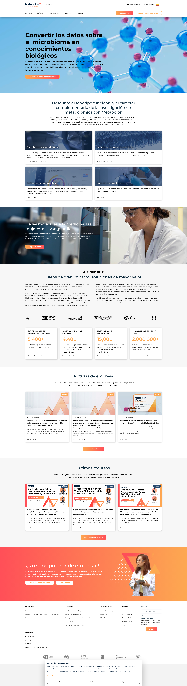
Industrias (104, 614)
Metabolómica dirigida (73, 614)
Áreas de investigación (108, 611)
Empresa (80, 13)
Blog (123, 625)
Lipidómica (69, 621)
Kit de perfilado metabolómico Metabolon (80, 618)
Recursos (125, 611)
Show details (52, 676)
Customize (93, 682)
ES (161, 5)
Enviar (151, 629)
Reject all (125, 682)
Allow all (62, 682)
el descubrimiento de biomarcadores (51, 303)
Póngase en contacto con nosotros (37, 647)
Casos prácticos (127, 618)
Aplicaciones (54, 13)
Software (40, 13)
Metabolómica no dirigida (74, 611)
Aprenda (68, 13)
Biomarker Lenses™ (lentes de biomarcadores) (42, 614)
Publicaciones (127, 614)
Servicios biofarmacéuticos (74, 625)
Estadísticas (29, 618)
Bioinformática (30, 611)
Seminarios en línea (129, 621)
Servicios (28, 13)
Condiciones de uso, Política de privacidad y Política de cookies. (151, 622)
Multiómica (104, 618)
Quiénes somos (30, 636)
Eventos (28, 644)
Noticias (28, 640)
